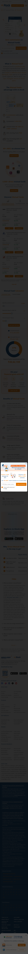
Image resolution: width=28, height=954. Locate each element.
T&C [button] (6, 488)
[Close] (26, 463)
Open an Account (21, 484)
